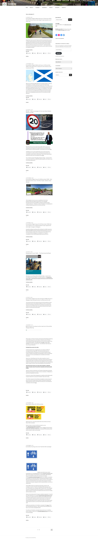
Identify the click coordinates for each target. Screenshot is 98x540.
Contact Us (64, 7)
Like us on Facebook (59, 38)
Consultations (44, 7)
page (48, 505)
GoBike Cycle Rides (61, 30)
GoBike (12, 4)
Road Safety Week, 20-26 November (34, 404)
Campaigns (37, 7)
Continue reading (29, 49)
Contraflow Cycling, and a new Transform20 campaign (38, 446)
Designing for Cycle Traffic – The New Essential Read (38, 253)
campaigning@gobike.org (42, 511)
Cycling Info (57, 7)
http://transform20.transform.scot (45, 495)
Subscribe (59, 53)
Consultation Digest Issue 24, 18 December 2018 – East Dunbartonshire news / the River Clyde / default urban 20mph (39, 181)
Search (70, 19)
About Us (31, 7)
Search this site (58, 17)
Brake (45, 427)
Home (27, 7)
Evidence (50, 7)
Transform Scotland (46, 473)
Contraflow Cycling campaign (34, 477)
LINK (43, 342)
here (50, 149)
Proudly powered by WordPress (31, 537)
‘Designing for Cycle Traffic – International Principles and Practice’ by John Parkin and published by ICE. (39, 278)
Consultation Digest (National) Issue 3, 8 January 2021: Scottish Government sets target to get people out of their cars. (39, 20)
